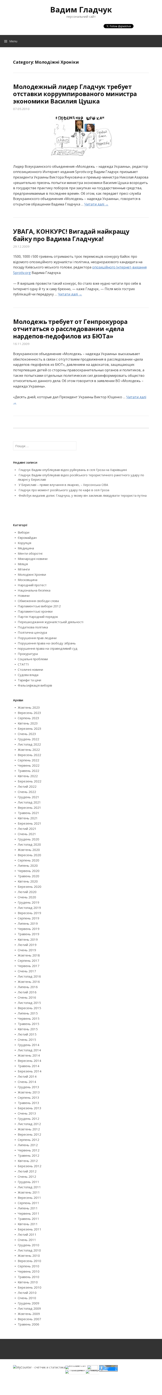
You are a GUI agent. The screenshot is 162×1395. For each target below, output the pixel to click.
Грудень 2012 (28, 1118)
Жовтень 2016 (29, 981)
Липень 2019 (28, 923)
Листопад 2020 (29, 844)
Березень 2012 (29, 1166)
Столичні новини (30, 669)
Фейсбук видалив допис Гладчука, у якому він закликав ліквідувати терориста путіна (83, 495)
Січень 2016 (27, 997)
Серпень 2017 (28, 960)
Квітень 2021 (28, 818)
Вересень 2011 (29, 1197)
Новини (24, 595)
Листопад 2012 (29, 1124)
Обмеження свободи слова (38, 601)
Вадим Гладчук (81, 9)
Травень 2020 (28, 876)
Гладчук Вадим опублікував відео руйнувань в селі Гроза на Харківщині (73, 470)
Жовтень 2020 (29, 850)
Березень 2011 (29, 1229)
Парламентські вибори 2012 (39, 606)
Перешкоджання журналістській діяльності (50, 622)
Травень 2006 (28, 1324)
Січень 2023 (27, 734)
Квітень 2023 (28, 723)
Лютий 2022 (27, 786)
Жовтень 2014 (29, 1055)
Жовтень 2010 (29, 1255)
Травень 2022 (28, 771)
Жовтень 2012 (29, 1129)
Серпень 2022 (28, 760)
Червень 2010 (28, 1271)
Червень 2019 (28, 929)
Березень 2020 (29, 886)
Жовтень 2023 (29, 707)
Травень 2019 (28, 934)
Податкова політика (33, 627)
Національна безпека (34, 590)
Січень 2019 (27, 950)
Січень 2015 (27, 1039)
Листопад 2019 (29, 907)
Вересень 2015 (29, 1008)
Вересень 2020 (29, 855)
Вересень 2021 (29, 807)
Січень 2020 (27, 897)
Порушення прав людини (37, 638)
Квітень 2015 (28, 1029)
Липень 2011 (28, 1208)
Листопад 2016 (29, 976)
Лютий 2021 (27, 828)
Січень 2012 (27, 1176)
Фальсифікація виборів (35, 685)
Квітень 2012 (28, 1161)
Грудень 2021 (28, 797)
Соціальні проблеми (33, 659)
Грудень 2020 (28, 839)
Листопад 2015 (29, 1003)
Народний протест (32, 585)
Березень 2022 (29, 781)
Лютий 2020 (27, 892)
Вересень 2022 (29, 755)
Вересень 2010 (29, 1261)
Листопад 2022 (29, 744)
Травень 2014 (28, 1066)
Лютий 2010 (27, 1292)
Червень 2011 (28, 1213)
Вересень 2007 (29, 1319)
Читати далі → (96, 204)
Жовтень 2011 (29, 1192)
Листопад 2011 (29, 1187)
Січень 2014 (27, 1082)
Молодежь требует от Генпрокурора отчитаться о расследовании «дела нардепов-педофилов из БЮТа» (70, 328)
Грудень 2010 (28, 1245)
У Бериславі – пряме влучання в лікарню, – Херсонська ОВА (63, 485)
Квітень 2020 (28, 881)
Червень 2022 (28, 765)
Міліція (23, 564)
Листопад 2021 (29, 802)
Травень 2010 (28, 1277)
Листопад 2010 (29, 1250)
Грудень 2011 (28, 1182)
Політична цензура (32, 632)
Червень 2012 (28, 1150)
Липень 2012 (28, 1145)
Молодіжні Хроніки (32, 574)
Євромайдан (27, 537)
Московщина (27, 580)
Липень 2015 (28, 1013)
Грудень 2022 (28, 739)
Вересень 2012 (29, 1134)
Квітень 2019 (28, 939)
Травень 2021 (28, 813)
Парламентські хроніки (35, 611)
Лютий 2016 (27, 992)
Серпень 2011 (28, 1203)
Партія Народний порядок (38, 616)
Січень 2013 (27, 1113)
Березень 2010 (29, 1287)
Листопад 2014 (29, 1050)
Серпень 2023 (28, 718)
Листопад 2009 (29, 1308)
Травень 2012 (28, 1155)
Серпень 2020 (28, 860)
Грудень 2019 (28, 902)
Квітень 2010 (28, 1282)
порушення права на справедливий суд (47, 648)
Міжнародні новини (32, 559)
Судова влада (28, 675)
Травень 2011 (28, 1219)
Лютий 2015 (27, 1034)
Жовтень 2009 (29, 1314)
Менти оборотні (30, 553)
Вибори (23, 532)
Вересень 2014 (29, 1060)
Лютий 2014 (27, 1076)
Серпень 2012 (28, 1139)
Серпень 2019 (28, 918)
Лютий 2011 (27, 1234)
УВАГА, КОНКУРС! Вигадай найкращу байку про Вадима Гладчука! (71, 235)
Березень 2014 (29, 1071)
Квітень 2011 (28, 1224)
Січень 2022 (27, 792)
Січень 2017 (27, 971)
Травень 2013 (28, 1103)
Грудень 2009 (28, 1303)
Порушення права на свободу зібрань (47, 643)
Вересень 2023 (29, 713)
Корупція (24, 543)
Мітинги (24, 569)
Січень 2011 (27, 1240)
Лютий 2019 (27, 945)
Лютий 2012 (27, 1171)
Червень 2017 (28, 966)
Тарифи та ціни (29, 680)
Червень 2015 (28, 1018)
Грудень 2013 (28, 1087)
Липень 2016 (28, 987)
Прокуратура (28, 654)
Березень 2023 (29, 728)
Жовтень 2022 (29, 749)
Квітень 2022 (28, 776)
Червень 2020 (28, 871)
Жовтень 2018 (29, 955)
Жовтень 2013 (29, 1092)
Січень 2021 (27, 834)
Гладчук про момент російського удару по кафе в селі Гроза (64, 490)
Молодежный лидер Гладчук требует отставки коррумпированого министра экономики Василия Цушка (75, 93)
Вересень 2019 (29, 913)
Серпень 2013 (28, 1097)
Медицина (26, 548)
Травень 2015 (28, 1024)
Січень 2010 (27, 1298)
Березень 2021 (29, 823)
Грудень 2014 (28, 1045)
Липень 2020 (28, 865)
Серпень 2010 (28, 1266)
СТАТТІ (23, 664)
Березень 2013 (29, 1108)
